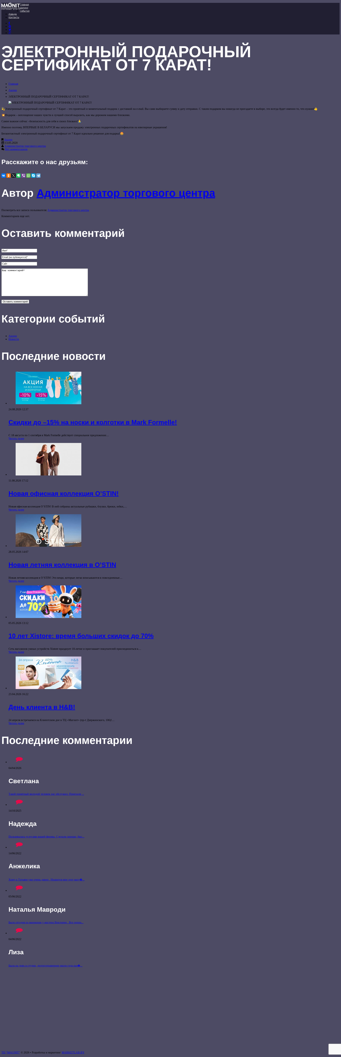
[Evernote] (18, 175)
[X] (13, 175)
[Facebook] (9, 23)
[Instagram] (10, 29)
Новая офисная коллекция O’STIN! (64, 493)
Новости (14, 339)
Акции (13, 90)
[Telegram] (38, 175)
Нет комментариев (16, 149)
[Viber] (23, 175)
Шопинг (24, 7)
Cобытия (24, 11)
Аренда (13, 14)
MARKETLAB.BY (73, 1052)
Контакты (14, 17)
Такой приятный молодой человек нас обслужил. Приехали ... (46, 793)
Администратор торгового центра (25, 145)
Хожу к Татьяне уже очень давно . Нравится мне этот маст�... (47, 879)
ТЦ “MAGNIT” (10, 1052)
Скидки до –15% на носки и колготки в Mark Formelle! (93, 422)
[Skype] (33, 175)
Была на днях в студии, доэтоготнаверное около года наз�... (45, 965)
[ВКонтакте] (10, 26)
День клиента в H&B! (42, 707)
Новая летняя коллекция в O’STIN (62, 564)
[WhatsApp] (28, 175)
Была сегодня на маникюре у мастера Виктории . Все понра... (46, 922)
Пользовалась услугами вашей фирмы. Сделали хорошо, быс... (46, 836)
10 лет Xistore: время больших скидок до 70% (81, 635)
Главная (24, 4)
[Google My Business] (10, 32)
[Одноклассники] (8, 175)
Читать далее (16, 438)
